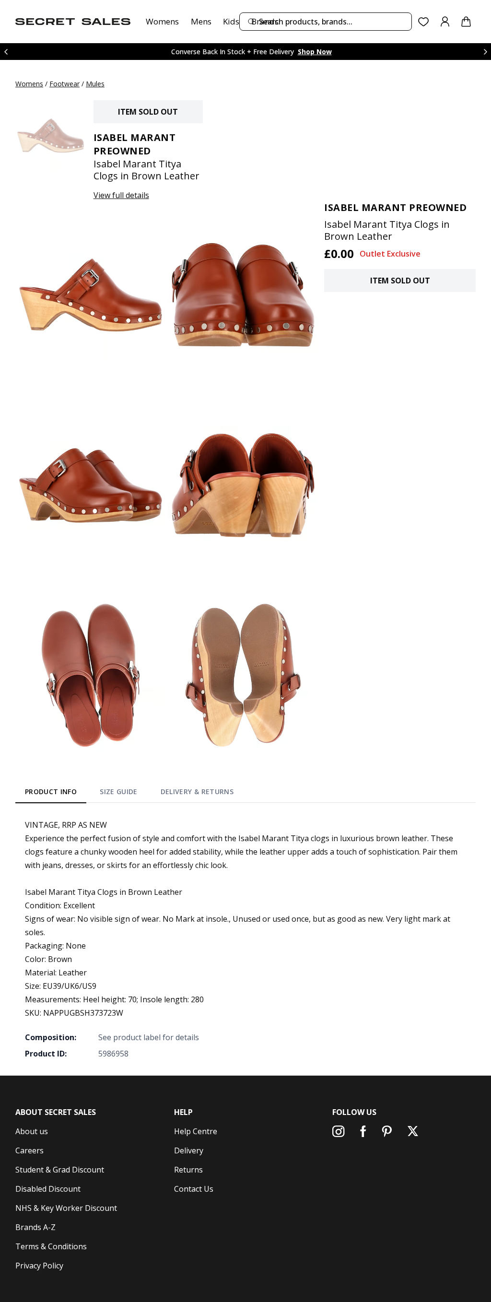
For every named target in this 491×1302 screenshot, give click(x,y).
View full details (121, 195)
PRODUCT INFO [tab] (51, 791)
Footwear (64, 83)
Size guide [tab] (119, 791)
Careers (29, 1150)
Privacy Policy (39, 1265)
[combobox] (325, 21)
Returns (188, 1169)
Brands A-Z (35, 1227)
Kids (231, 21)
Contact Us (193, 1189)
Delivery (188, 1150)
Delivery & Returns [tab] (197, 791)
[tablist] (129, 793)
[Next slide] (485, 51)
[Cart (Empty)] (466, 21)
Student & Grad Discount (59, 1169)
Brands (265, 21)
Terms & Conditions (51, 1246)
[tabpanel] (245, 939)
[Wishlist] (423, 22)
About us (31, 1131)
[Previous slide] (6, 51)
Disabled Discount (48, 1189)
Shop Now (315, 51)
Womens (162, 21)
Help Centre (195, 1131)
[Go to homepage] (72, 21)
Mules (95, 83)
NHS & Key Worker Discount (66, 1208)
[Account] (445, 21)
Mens (201, 21)
